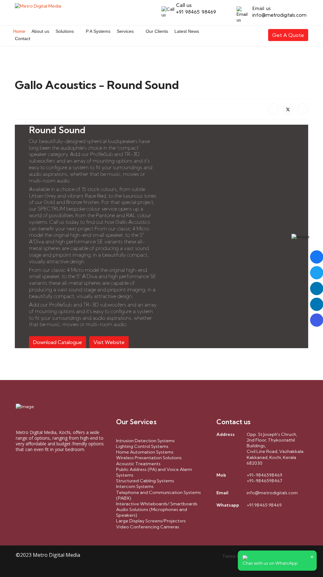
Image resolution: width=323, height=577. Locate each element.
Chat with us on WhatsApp (270, 563)
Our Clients (157, 31)
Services (125, 31)
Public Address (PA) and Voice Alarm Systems (154, 472)
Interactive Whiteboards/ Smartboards (156, 504)
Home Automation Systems (144, 452)
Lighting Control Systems (142, 446)
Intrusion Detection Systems (145, 440)
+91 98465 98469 (196, 12)
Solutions (65, 31)
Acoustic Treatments (138, 464)
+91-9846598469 (264, 475)
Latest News (186, 31)
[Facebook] (273, 109)
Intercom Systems (135, 486)
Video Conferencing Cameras (147, 527)
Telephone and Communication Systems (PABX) (158, 495)
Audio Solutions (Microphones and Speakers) (151, 512)
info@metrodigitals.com (279, 15)
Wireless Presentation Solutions (149, 458)
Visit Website (109, 342)
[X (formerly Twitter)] (288, 109)
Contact (22, 38)
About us (40, 31)
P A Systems (98, 31)
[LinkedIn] (302, 109)
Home (19, 31)
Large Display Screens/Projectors (151, 521)
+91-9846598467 (264, 481)
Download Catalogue (57, 342)
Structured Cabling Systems (145, 481)
